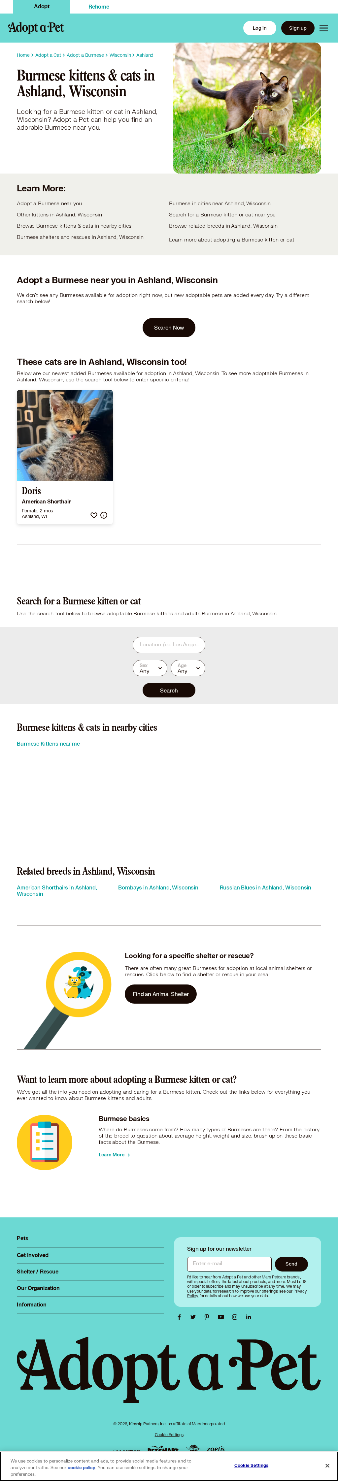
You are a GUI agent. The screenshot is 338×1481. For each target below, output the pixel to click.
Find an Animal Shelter (161, 994)
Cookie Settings (169, 1434)
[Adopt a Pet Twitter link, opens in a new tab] (195, 1317)
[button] (94, 515)
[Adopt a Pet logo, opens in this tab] (169, 1376)
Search (169, 690)
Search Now (169, 327)
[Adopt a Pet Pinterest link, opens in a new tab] (209, 1317)
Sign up (298, 28)
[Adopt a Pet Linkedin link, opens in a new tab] (248, 1317)
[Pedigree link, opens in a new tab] (193, 1449)
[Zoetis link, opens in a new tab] (216, 1449)
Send (291, 1264)
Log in (260, 28)
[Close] (327, 1466)
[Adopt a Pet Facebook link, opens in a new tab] (181, 1317)
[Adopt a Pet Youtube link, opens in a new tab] (222, 1317)
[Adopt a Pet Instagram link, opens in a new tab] (236, 1317)
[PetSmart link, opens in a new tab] (163, 1449)
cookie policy (81, 1467)
